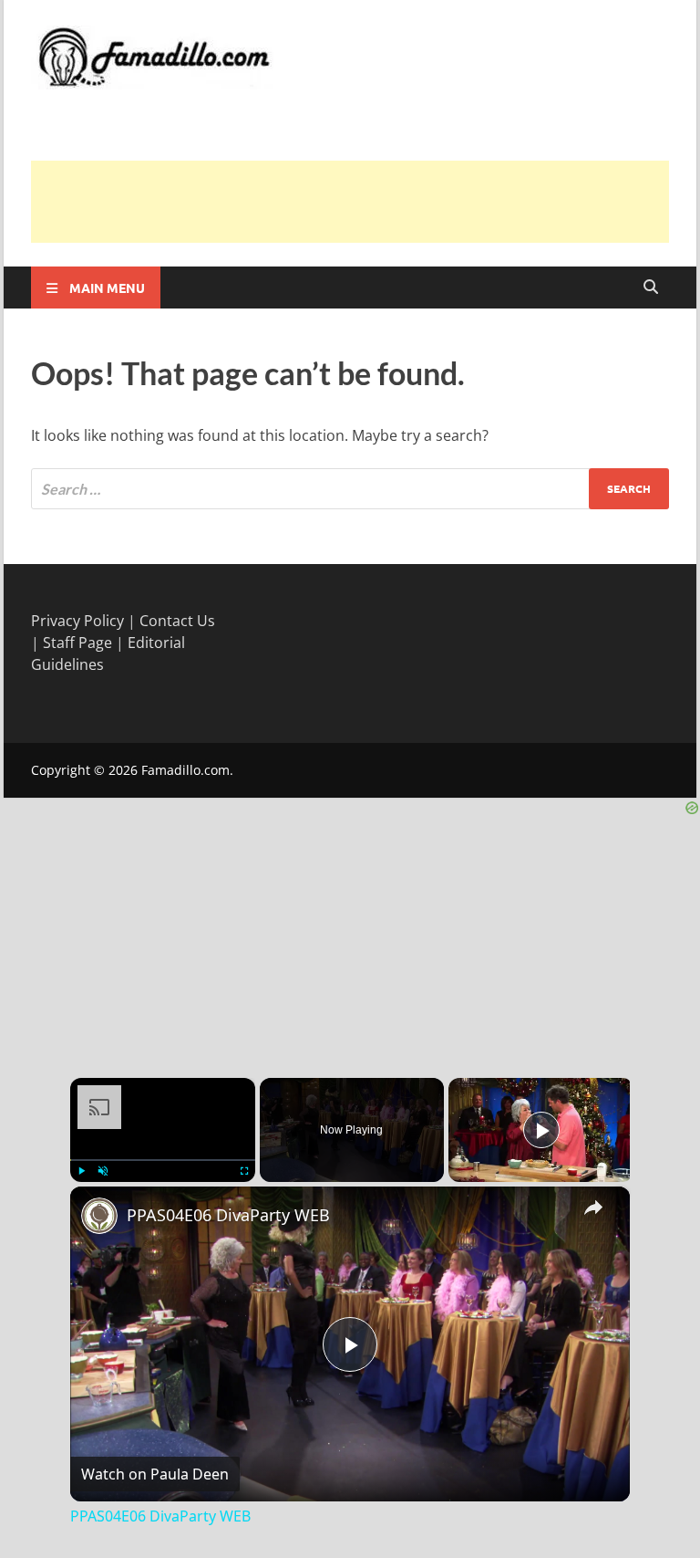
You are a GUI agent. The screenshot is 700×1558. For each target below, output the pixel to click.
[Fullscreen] (244, 1171)
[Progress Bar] (162, 1159)
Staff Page (77, 643)
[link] (99, 1215)
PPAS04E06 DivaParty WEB (228, 1215)
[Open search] (650, 287)
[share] (593, 1206)
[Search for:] (350, 488)
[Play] (81, 1171)
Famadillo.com (185, 770)
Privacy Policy (77, 621)
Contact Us (177, 621)
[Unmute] (103, 1171)
